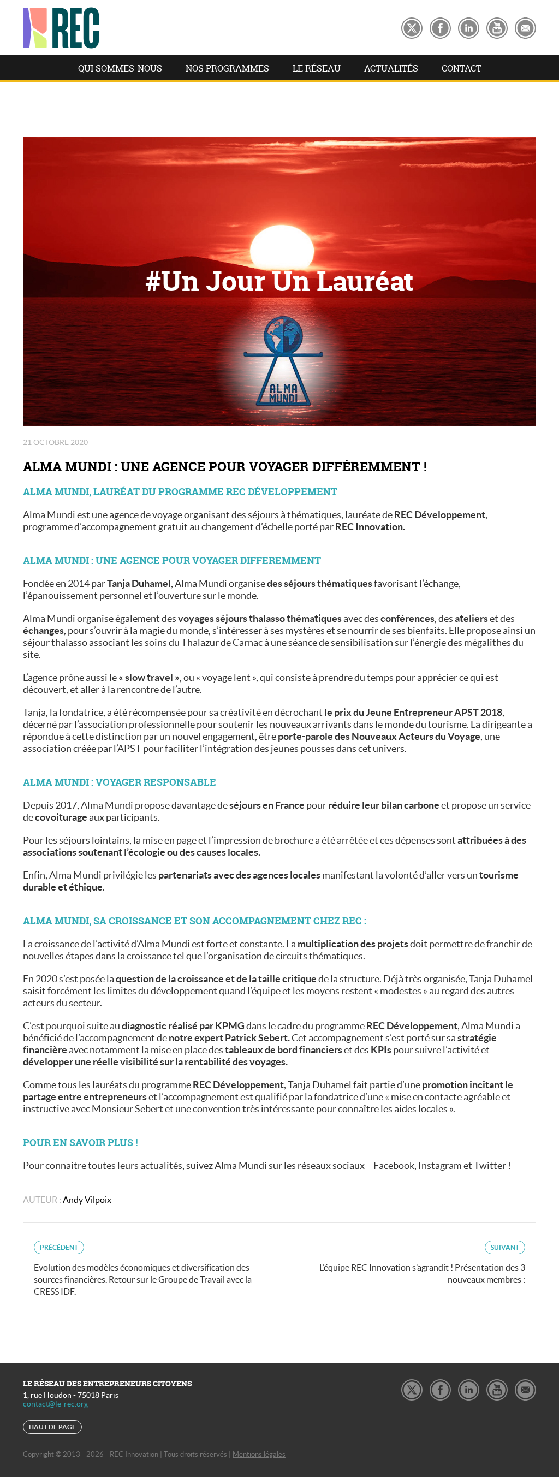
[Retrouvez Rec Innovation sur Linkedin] (468, 26)
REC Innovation (369, 526)
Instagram (440, 1165)
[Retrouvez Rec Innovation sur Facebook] (440, 26)
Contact (461, 68)
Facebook (393, 1165)
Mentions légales (259, 1454)
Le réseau (317, 68)
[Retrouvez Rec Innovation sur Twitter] (412, 26)
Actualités (391, 68)
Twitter (490, 1165)
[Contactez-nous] (525, 26)
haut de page (52, 1427)
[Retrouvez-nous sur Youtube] (497, 26)
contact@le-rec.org (55, 1403)
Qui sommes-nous (120, 68)
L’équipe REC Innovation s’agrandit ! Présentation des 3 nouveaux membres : (422, 1264)
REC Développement (439, 514)
